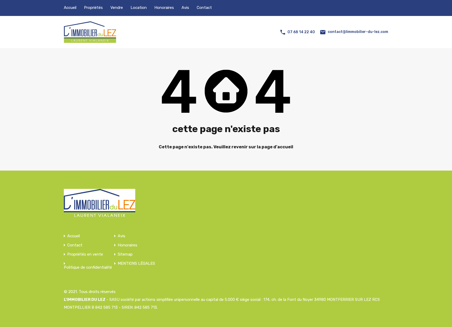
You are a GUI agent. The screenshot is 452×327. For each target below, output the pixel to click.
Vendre (116, 7)
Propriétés (93, 7)
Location (139, 7)
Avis (185, 7)
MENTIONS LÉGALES (136, 264)
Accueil (70, 7)
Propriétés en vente (85, 254)
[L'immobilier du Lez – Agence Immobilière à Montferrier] (90, 40)
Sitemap (125, 254)
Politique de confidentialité (88, 267)
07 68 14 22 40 (301, 32)
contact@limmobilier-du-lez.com (358, 32)
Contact (204, 7)
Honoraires (164, 7)
